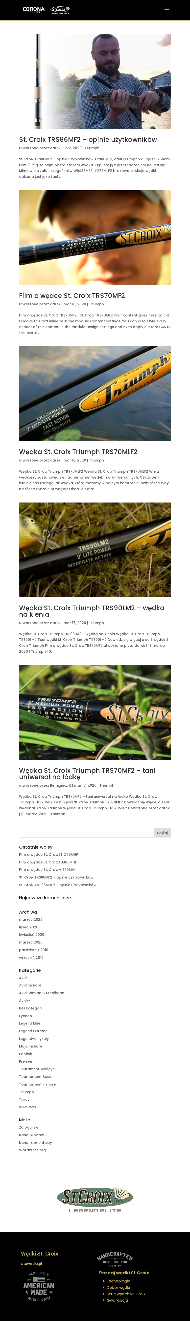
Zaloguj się (28, 1127)
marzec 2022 (31, 919)
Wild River (27, 1107)
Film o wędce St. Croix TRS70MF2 (72, 295)
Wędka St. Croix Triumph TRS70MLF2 (78, 451)
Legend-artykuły (34, 1038)
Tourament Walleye (37, 1069)
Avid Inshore (30, 985)
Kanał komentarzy (35, 1142)
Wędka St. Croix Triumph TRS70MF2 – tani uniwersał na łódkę (87, 773)
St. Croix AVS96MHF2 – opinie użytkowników (57, 884)
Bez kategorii (30, 1008)
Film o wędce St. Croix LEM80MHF (48, 862)
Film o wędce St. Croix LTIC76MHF (48, 854)
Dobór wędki (118, 1287)
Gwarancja (117, 1300)
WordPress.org (32, 1150)
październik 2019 (33, 949)
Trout (24, 1099)
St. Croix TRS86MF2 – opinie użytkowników (88, 139)
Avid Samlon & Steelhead (41, 992)
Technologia (119, 1281)
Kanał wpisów (31, 1134)
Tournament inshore (37, 1084)
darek (55, 148)
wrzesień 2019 (31, 957)
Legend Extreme (33, 1030)
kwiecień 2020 (31, 934)
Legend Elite (29, 1023)
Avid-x (24, 1000)
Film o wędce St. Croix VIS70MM (47, 869)
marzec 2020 (31, 942)
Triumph (92, 148)
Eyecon (25, 1015)
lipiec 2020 (28, 927)
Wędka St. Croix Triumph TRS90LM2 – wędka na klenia (92, 611)
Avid (23, 977)
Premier (26, 1061)
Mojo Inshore (30, 1046)
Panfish (25, 1053)
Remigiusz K (60, 785)
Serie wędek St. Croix (126, 1294)
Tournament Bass (35, 1076)
